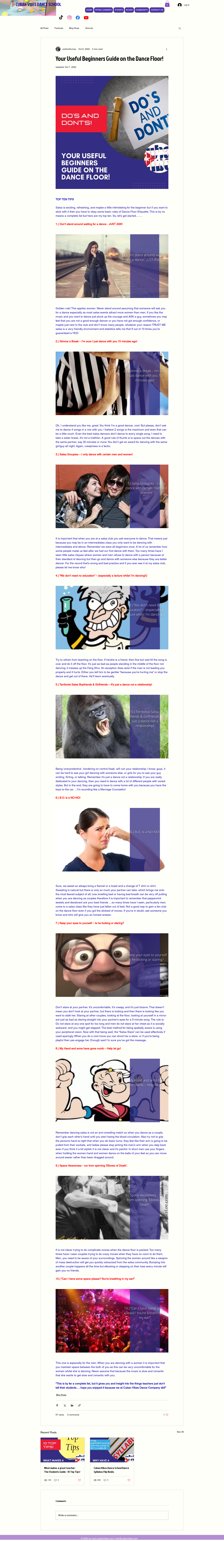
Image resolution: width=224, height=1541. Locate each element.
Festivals (59, 28)
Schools (89, 28)
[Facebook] (77, 17)
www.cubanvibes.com (103, 1538)
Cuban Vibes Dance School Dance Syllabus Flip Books (111, 1470)
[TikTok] (61, 17)
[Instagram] (69, 17)
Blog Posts (74, 28)
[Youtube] (86, 17)
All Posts (44, 28)
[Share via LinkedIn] (72, 1405)
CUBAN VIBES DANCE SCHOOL (38, 4)
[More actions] (166, 49)
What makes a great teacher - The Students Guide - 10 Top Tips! (62, 1470)
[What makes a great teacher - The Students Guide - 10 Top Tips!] (63, 1450)
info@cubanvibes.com (127, 1538)
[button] (167, 4)
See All (180, 1432)
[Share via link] (79, 1405)
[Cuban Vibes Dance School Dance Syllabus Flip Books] (112, 1450)
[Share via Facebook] (57, 1405)
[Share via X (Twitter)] (64, 1405)
